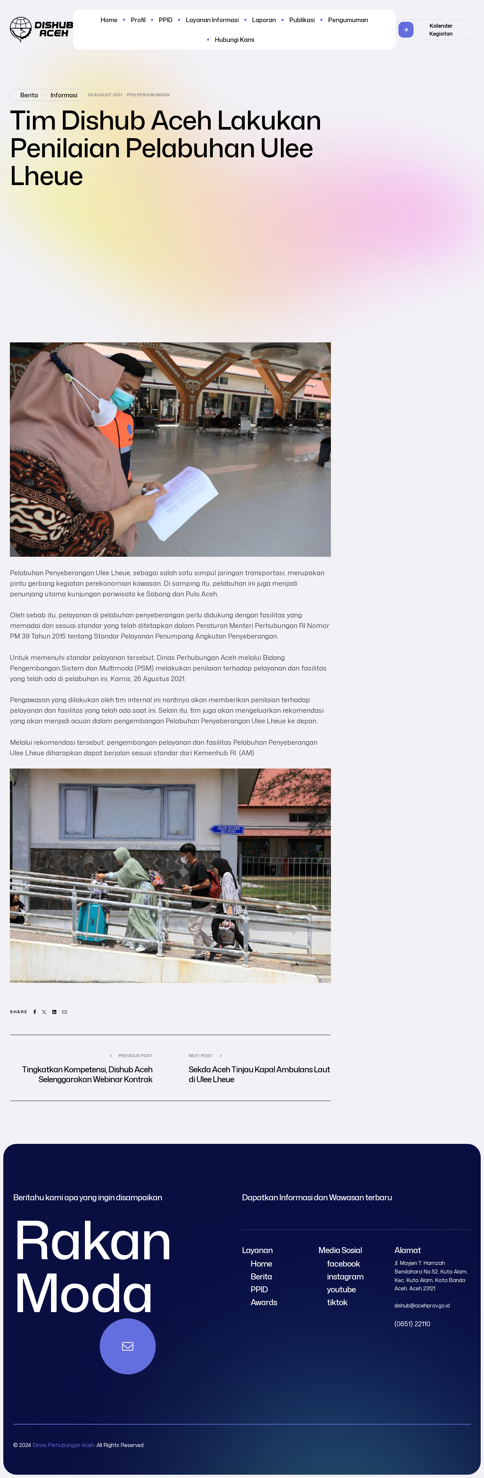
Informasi (64, 95)
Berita (29, 95)
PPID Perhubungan (148, 95)
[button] (435, 29)
